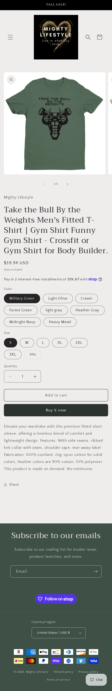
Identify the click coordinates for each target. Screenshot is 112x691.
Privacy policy (88, 671)
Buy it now (56, 410)
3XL (12, 354)
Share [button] (14, 485)
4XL (36, 355)
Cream (86, 298)
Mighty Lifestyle (37, 671)
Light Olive (57, 298)
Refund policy (63, 671)
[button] (10, 37)
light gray (54, 310)
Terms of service (58, 679)
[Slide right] (67, 184)
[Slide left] (44, 184)
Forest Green (20, 310)
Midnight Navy (22, 322)
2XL (79, 343)
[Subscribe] (95, 571)
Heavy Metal (60, 322)
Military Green (22, 298)
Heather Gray (87, 310)
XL (60, 343)
